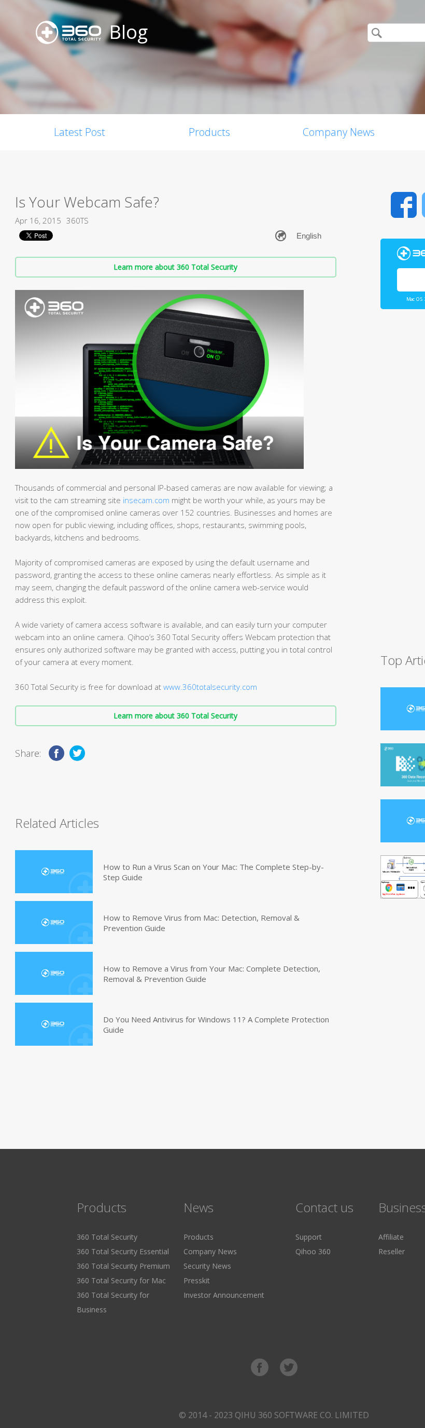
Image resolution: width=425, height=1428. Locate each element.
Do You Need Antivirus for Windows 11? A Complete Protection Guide (216, 1024)
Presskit (196, 1280)
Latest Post (79, 132)
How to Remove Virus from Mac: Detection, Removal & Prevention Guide (201, 922)
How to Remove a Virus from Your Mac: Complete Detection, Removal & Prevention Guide (211, 973)
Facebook (404, 205)
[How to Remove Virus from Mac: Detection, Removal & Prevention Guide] (54, 922)
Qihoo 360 (313, 1251)
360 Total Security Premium (123, 1266)
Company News (339, 132)
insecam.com (146, 500)
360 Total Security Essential (123, 1251)
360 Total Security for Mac (121, 1280)
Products (209, 132)
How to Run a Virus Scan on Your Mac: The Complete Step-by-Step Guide (213, 872)
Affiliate (391, 1237)
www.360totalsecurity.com (210, 687)
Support (308, 1237)
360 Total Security (107, 1237)
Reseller (391, 1251)
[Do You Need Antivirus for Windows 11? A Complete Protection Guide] (54, 1024)
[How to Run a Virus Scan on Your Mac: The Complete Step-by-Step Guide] (54, 871)
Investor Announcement (223, 1295)
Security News (207, 1266)
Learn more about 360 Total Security (175, 267)
